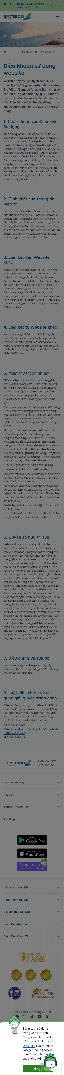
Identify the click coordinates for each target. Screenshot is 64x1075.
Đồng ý (37, 1069)
